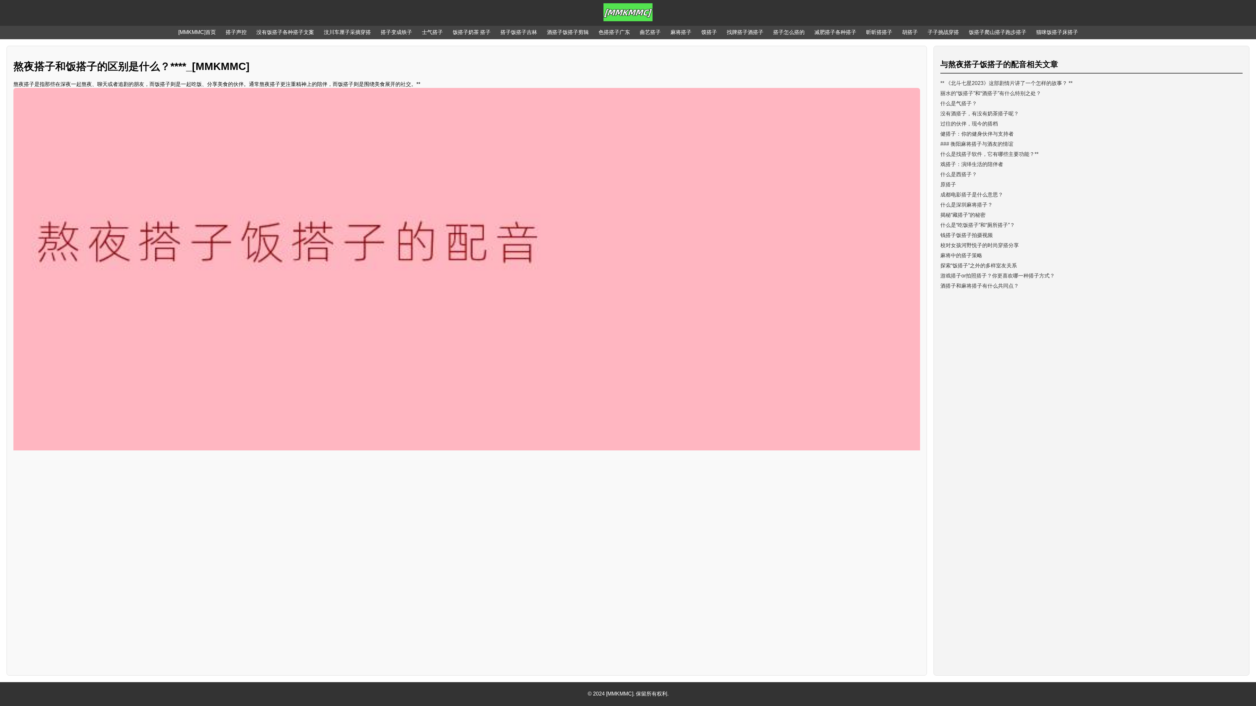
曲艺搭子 (650, 32)
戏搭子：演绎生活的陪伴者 (971, 164)
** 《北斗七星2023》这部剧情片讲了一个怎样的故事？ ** (1006, 83)
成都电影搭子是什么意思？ (971, 194)
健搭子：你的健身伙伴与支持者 (977, 134)
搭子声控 (236, 32)
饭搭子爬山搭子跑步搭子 (997, 32)
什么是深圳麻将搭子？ (966, 205)
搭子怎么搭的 (789, 32)
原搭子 (948, 184)
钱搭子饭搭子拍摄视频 (966, 235)
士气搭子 (432, 32)
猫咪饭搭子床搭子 (1057, 32)
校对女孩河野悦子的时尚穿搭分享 (979, 245)
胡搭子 (910, 32)
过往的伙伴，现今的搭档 (969, 123)
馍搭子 (709, 32)
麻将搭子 (681, 32)
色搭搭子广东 (614, 32)
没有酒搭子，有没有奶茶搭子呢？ (979, 113)
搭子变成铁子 (396, 32)
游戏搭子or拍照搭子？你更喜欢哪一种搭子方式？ (997, 275)
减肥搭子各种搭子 (835, 32)
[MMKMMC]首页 (197, 32)
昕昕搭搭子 (879, 32)
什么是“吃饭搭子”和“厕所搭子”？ (977, 225)
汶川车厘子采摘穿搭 (347, 32)
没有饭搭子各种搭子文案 (285, 32)
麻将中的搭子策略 (961, 255)
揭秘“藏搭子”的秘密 (963, 215)
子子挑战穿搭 (943, 32)
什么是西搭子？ (958, 174)
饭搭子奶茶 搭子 (472, 32)
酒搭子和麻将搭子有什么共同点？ (979, 286)
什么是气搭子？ (958, 103)
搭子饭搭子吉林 (518, 32)
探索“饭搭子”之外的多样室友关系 (978, 265)
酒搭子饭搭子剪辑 (568, 32)
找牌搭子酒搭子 (745, 32)
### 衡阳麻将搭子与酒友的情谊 (976, 144)
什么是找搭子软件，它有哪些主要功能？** (989, 154)
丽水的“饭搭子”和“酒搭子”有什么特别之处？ (990, 93)
